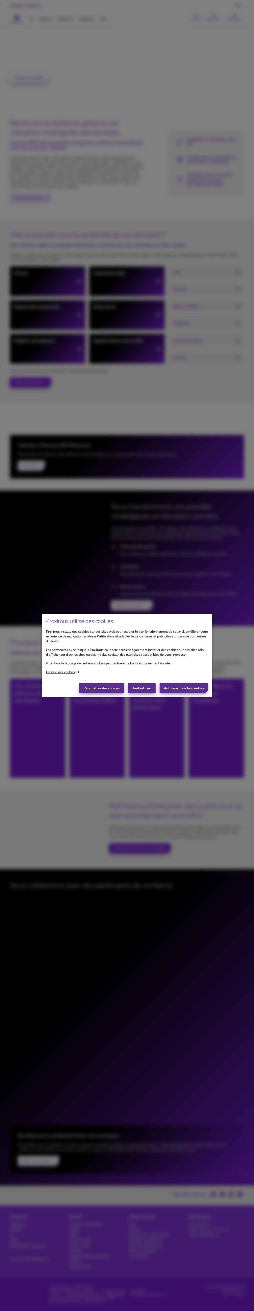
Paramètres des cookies (102, 688)
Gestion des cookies (60, 672)
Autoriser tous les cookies (184, 688)
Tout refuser (141, 688)
